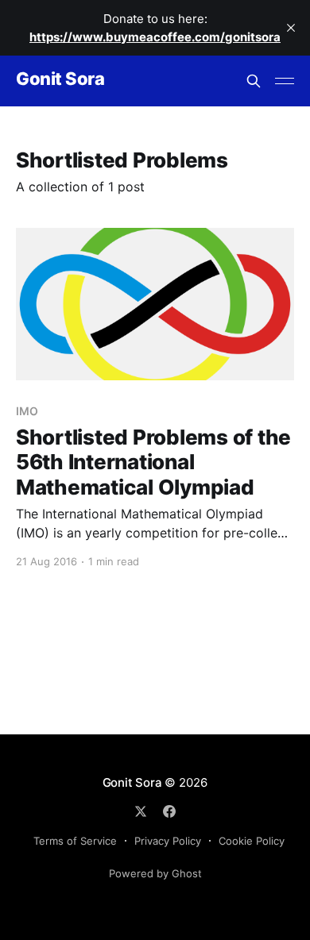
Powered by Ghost (155, 873)
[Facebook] (169, 811)
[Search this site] (253, 81)
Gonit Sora (60, 79)
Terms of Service (75, 840)
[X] (140, 811)
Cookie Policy (252, 840)
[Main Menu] (284, 81)
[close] (291, 27)
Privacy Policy (167, 840)
